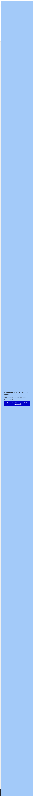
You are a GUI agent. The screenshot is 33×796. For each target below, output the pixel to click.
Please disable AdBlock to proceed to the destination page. (17, 403)
